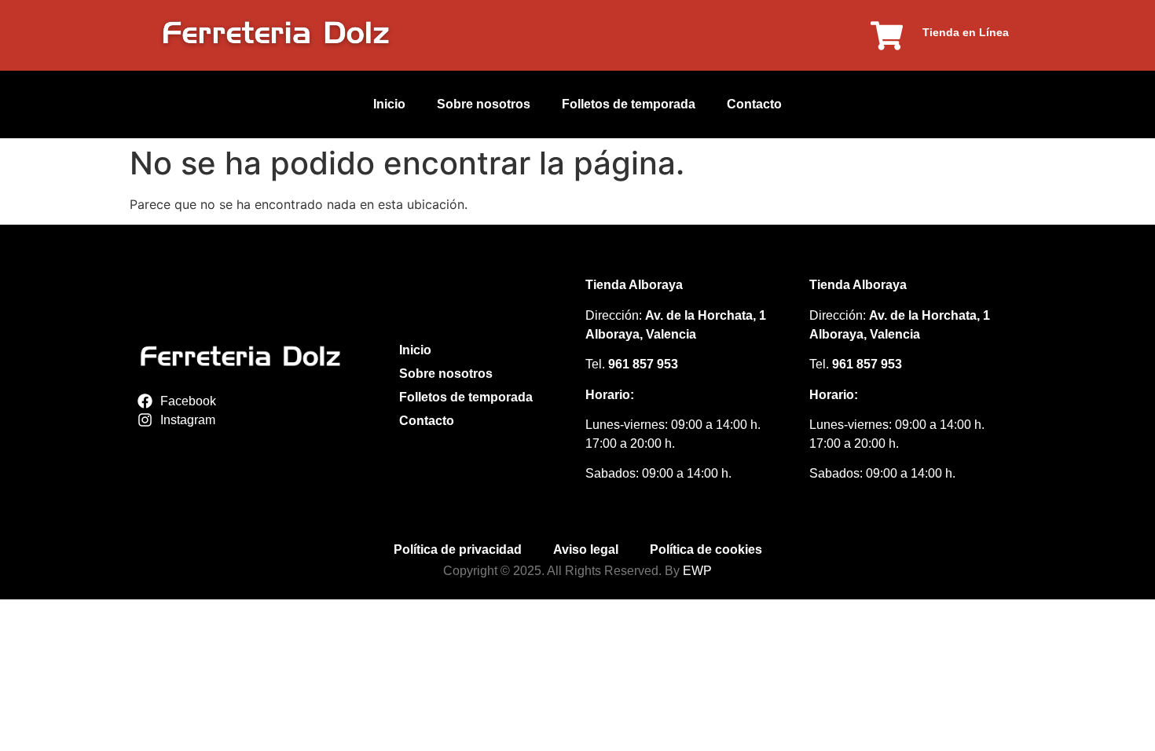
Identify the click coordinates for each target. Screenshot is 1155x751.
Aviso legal (585, 549)
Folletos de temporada (628, 104)
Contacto (754, 104)
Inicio (389, 104)
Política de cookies (706, 549)
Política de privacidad (458, 549)
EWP (697, 570)
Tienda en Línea (965, 32)
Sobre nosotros (483, 104)
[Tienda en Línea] (887, 36)
